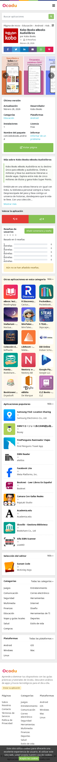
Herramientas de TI (40, 613)
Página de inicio (12, 25)
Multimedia (9, 603)
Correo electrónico (39, 593)
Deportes (35, 618)
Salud (6, 623)
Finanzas (8, 608)
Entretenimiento (38, 588)
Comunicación (11, 593)
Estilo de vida (37, 623)
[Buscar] (51, 16)
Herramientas (37, 598)
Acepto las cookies (29, 758)
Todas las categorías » (42, 581)
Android (39, 25)
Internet (34, 603)
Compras (8, 628)
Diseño (33, 608)
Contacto (6, 709)
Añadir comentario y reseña (38, 230)
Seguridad (9, 598)
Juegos (7, 588)
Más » (50, 279)
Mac (32, 650)
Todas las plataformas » (41, 638)
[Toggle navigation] (53, 5)
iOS (32, 645)
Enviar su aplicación (11, 688)
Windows (8, 650)
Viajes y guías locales (14, 618)
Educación (27, 25)
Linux (6, 655)
